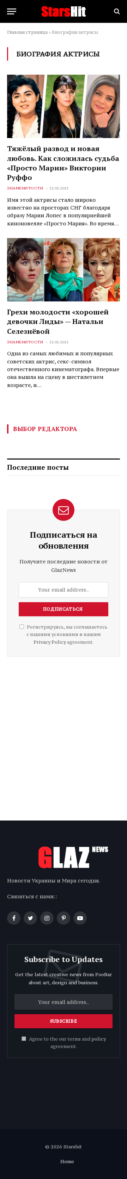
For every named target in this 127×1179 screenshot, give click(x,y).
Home (67, 1161)
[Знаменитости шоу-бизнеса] (63, 11)
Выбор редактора (45, 429)
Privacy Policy (50, 642)
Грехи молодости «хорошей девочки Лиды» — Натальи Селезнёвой (58, 321)
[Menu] (11, 11)
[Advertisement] (63, 736)
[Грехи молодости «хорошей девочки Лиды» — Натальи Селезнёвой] (63, 269)
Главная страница (27, 32)
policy (98, 1039)
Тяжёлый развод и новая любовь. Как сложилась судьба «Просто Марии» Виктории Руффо (63, 163)
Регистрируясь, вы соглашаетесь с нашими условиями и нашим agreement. (67, 634)
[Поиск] (116, 11)
